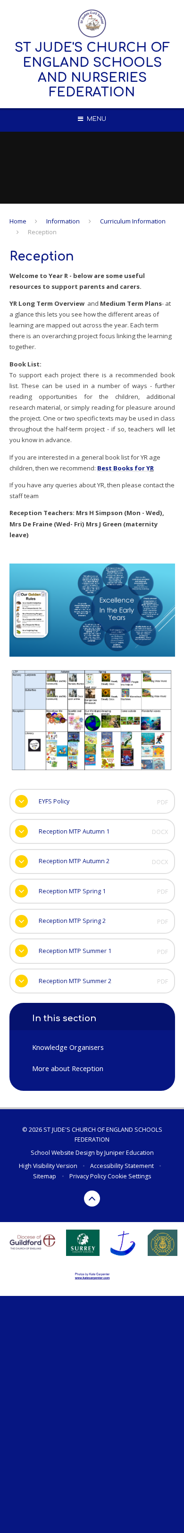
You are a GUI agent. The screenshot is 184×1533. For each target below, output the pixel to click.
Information (63, 221)
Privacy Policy (87, 1176)
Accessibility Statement (122, 1166)
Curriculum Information (133, 221)
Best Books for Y (123, 468)
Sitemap (44, 1176)
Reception (42, 232)
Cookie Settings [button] (129, 1176)
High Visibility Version (48, 1166)
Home (17, 221)
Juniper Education (129, 1153)
